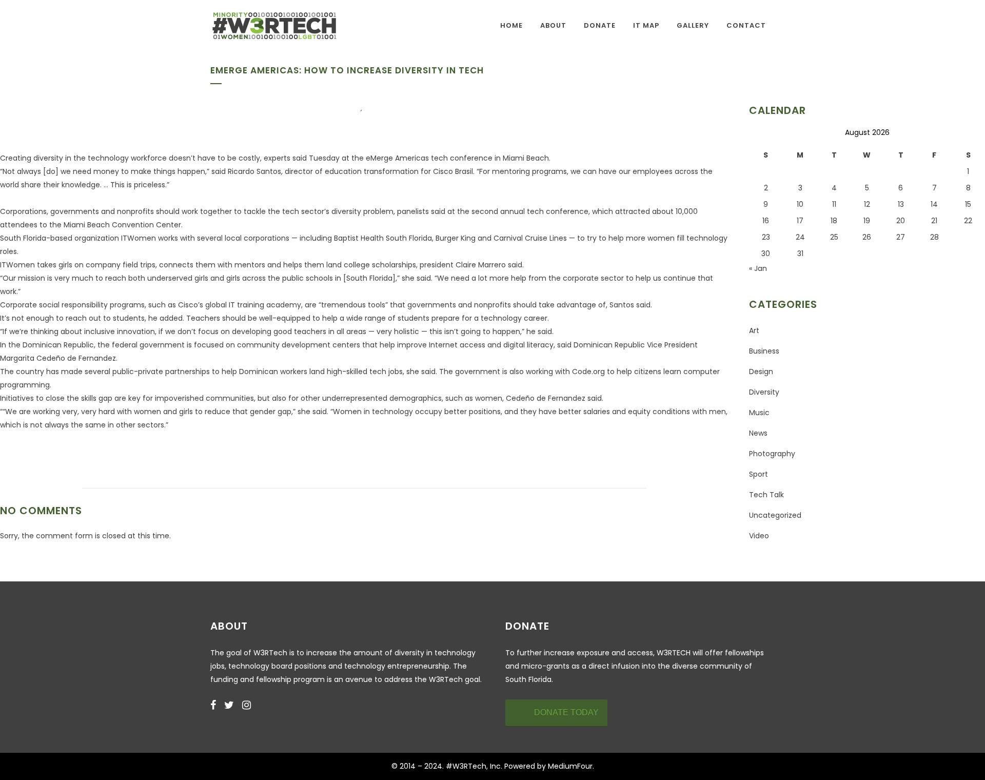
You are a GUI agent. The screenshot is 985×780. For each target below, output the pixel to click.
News (758, 433)
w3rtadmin (351, 150)
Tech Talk (387, 109)
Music (759, 412)
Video (759, 536)
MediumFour (570, 766)
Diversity (340, 109)
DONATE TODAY (566, 712)
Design (761, 371)
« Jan (758, 268)
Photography (772, 454)
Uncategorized (775, 515)
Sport (758, 474)
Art (754, 330)
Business (764, 351)
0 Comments (410, 150)
